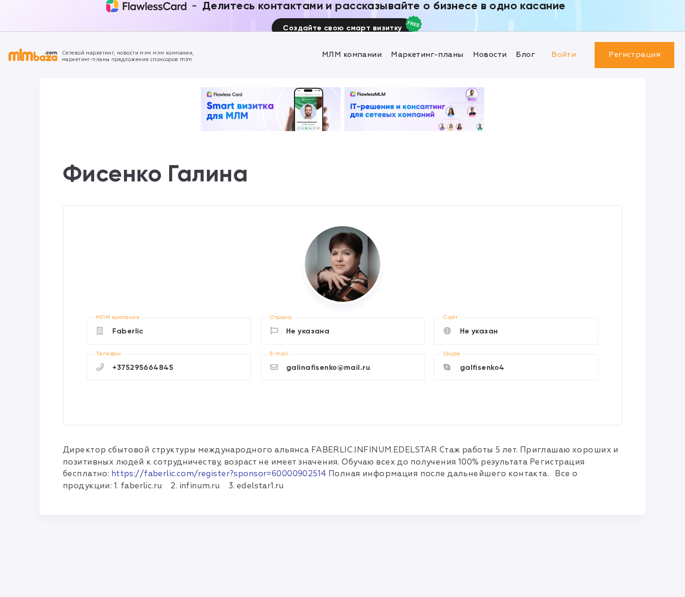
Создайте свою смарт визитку (342, 27)
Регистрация (634, 54)
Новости (490, 54)
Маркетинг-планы (427, 54)
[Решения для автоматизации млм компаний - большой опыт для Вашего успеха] (271, 109)
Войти (563, 54)
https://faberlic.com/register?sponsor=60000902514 (219, 474)
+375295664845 (142, 367)
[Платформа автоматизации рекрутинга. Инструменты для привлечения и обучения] (414, 109)
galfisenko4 (482, 367)
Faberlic (127, 330)
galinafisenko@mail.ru (328, 367)
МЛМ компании (352, 54)
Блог (525, 54)
